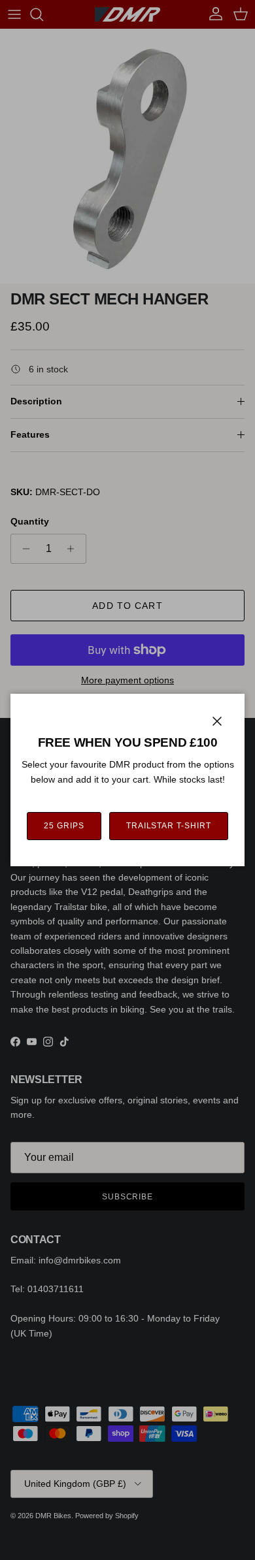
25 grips (64, 825)
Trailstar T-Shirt (168, 825)
